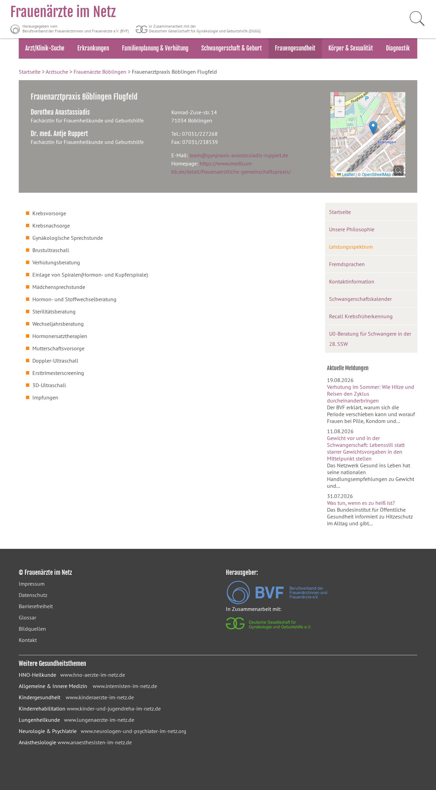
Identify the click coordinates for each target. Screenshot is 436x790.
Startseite (30, 71)
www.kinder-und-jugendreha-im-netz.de (114, 708)
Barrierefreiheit (36, 606)
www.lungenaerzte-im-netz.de (99, 719)
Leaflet (348, 174)
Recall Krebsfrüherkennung (361, 316)
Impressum (32, 583)
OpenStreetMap (376, 174)
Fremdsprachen (347, 264)
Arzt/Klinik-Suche (44, 48)
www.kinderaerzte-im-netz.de (100, 697)
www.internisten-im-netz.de (125, 686)
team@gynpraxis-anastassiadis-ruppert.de (238, 155)
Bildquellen (32, 628)
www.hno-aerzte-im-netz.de (92, 674)
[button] (373, 128)
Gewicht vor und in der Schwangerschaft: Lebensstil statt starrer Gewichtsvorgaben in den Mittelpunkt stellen (366, 448)
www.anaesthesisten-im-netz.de (95, 742)
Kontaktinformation (351, 281)
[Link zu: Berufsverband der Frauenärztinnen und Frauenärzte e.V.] (277, 602)
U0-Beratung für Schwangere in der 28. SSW (370, 338)
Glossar (27, 617)
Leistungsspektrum (351, 246)
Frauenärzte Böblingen (100, 71)
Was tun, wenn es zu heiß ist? (361, 502)
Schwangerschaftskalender (360, 298)
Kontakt (28, 640)
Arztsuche (57, 71)
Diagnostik (398, 48)
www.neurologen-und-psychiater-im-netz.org (133, 731)
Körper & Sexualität (350, 48)
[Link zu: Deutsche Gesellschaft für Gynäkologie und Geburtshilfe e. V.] (269, 631)
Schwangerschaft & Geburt (231, 48)
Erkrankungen (93, 48)
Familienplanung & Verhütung (155, 48)
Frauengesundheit (295, 48)
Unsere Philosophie (351, 229)
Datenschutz (33, 594)
